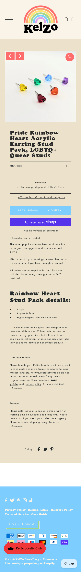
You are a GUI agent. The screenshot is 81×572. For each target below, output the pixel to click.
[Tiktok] (30, 500)
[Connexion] (66, 19)
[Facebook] (6, 500)
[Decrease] (57, 166)
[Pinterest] (18, 500)
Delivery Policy (62, 510)
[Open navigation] (10, 19)
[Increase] (66, 166)
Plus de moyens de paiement (40, 230)
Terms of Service (17, 514)
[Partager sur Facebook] (39, 449)
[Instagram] (25, 500)
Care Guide (39, 514)
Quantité (16, 166)
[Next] (20, 56)
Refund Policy (38, 510)
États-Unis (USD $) (21, 523)
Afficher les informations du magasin (41, 197)
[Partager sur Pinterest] (52, 449)
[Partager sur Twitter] (45, 449)
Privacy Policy (15, 510)
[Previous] (10, 56)
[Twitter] (12, 500)
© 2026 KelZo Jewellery (22, 559)
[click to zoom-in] (69, 57)
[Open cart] (73, 19)
